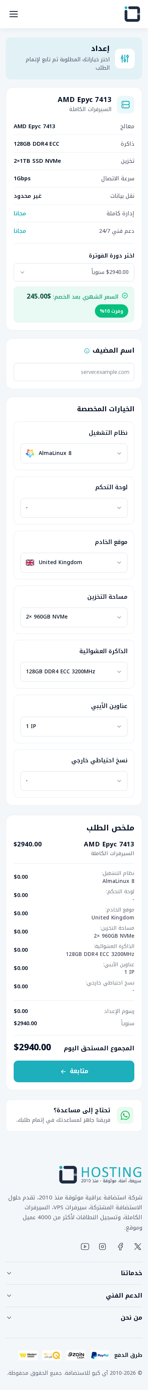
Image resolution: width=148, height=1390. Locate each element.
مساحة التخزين (107, 596)
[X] (137, 1246)
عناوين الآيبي (109, 706)
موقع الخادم (111, 542)
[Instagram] (102, 1246)
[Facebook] (120, 1246)
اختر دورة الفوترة (111, 255)
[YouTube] (85, 1246)
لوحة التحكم (111, 487)
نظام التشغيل (108, 432)
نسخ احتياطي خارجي (99, 760)
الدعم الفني (124, 1295)
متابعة (79, 1071)
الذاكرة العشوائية (103, 651)
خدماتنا (131, 1273)
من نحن (131, 1317)
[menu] (14, 14)
